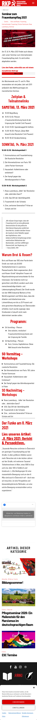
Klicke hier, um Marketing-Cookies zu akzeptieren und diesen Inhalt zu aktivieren (18, 514)
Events (6, 21)
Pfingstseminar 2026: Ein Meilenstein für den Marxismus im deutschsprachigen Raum (17, 618)
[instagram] (20, 666)
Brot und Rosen (15, 21)
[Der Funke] (13, 5)
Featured (9, 609)
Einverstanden (18, 702)
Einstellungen (18, 708)
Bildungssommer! (12, 582)
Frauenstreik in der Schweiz (14, 410)
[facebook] (11, 666)
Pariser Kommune (23, 24)
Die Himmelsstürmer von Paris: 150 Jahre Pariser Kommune (18, 372)
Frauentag (23, 21)
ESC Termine (9, 655)
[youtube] (16, 666)
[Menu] (33, 3)
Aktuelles (5, 579)
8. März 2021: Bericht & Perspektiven (17, 440)
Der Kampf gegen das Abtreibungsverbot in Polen (18, 385)
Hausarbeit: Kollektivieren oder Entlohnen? (14, 378)
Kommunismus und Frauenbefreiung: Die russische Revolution (18, 365)
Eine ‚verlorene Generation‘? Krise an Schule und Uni (17, 415)
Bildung (10, 579)
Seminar (11, 27)
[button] (34, 688)
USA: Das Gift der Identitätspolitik (16, 406)
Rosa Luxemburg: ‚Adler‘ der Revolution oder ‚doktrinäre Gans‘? (18, 402)
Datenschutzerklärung (14, 713)
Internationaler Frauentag (9, 24)
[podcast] (25, 666)
